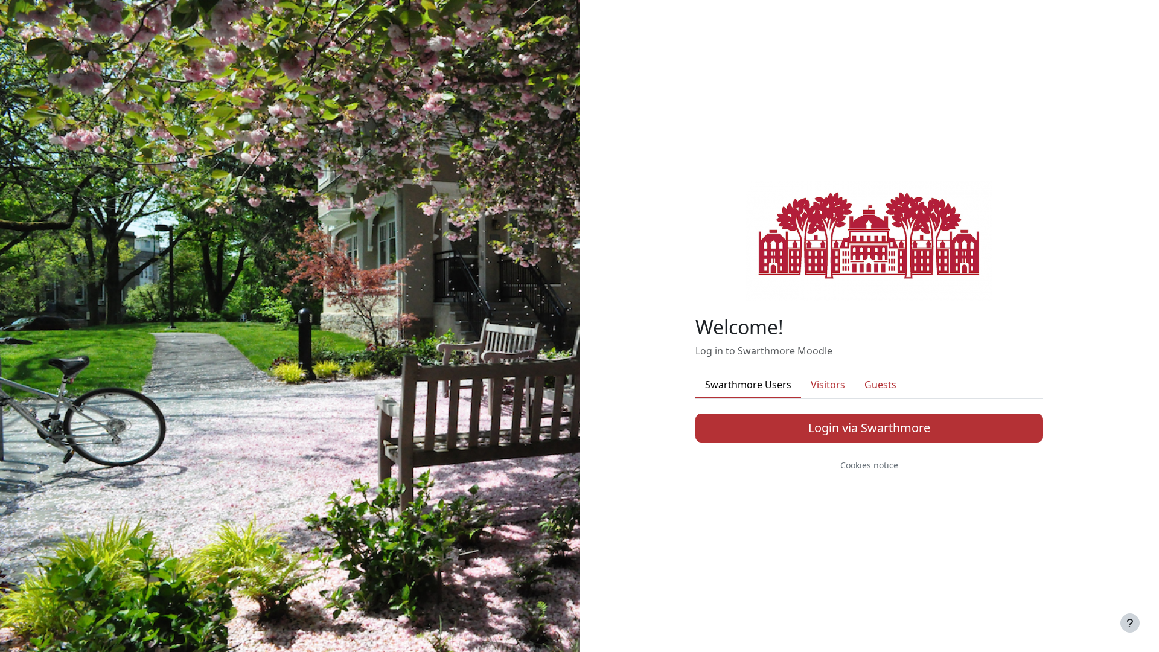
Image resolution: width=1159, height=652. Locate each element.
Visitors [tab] (828, 384)
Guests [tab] (880, 384)
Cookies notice (869, 465)
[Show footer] (1130, 623)
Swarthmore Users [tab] (748, 384)
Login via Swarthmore (869, 428)
